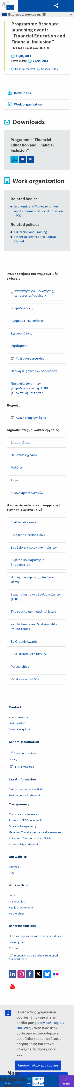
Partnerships (20, 666)
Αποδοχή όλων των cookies (38, 1065)
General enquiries (20, 729)
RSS (11, 873)
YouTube (12, 986)
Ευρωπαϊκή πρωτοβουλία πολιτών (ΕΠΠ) (36, 597)
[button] (56, 6)
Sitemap (14, 867)
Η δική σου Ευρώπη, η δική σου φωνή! (32, 579)
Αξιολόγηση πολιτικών (27, 493)
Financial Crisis (49, 69)
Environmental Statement (24, 795)
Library (13, 759)
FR (30, 159)
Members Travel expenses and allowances (35, 832)
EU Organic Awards (24, 641)
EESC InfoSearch (24, 767)
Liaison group (17, 942)
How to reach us (19, 717)
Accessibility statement (23, 845)
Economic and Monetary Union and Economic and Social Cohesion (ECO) (38, 211)
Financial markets (25, 69)
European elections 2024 (28, 535)
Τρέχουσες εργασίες (30, 358)
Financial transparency (22, 826)
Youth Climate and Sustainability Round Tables (34, 626)
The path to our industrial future (34, 611)
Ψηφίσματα (19, 346)
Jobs (12, 895)
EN (22, 159)
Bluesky (47, 974)
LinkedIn (12, 974)
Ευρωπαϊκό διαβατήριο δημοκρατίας (27, 562)
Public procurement (21, 908)
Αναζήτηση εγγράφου (31, 418)
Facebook (30, 974)
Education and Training (30, 232)
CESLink (13, 948)
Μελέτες (17, 467)
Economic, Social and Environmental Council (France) (33, 957)
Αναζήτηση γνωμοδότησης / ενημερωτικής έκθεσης (34, 293)
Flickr (55, 974)
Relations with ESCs (25, 679)
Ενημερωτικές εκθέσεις (27, 321)
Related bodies (24, 199)
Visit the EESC (17, 723)
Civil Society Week (23, 522)
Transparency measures (24, 814)
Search (37, 1083)
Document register (25, 753)
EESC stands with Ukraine (29, 654)
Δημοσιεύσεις (20, 442)
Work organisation (28, 104)
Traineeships (17, 902)
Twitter (38, 974)
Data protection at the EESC (26, 789)
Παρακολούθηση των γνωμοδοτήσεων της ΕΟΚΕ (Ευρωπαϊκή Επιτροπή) (30, 388)
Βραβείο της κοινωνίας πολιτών (34, 547)
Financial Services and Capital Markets (35, 239)
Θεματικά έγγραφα (24, 455)
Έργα (14, 480)
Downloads (22, 93)
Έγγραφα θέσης (21, 333)
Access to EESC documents (26, 820)
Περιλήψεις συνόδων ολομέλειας (34, 371)
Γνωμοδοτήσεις (22, 308)
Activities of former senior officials (30, 839)
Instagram (21, 974)
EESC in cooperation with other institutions (35, 936)
